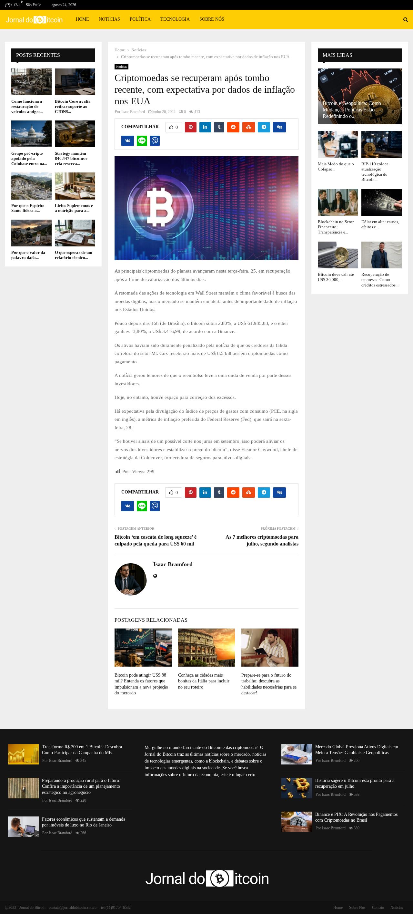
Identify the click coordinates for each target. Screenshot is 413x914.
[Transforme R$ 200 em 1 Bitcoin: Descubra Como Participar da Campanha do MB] (23, 754)
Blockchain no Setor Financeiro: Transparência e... (336, 227)
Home (82, 19)
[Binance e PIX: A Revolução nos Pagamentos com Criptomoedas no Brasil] (296, 822)
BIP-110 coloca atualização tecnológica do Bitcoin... (374, 171)
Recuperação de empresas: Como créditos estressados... (379, 279)
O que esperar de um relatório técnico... (73, 255)
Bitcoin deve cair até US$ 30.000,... (336, 277)
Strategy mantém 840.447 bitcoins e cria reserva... (71, 158)
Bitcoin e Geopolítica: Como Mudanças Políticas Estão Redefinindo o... (352, 109)
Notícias (109, 19)
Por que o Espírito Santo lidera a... (28, 208)
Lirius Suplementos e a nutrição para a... (74, 208)
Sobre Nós (211, 19)
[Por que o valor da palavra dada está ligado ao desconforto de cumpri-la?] (31, 233)
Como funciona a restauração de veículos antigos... (27, 106)
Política (140, 19)
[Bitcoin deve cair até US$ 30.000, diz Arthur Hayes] (338, 255)
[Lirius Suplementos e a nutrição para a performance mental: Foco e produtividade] (75, 185)
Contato (378, 907)
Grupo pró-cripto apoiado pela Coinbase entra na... (29, 158)
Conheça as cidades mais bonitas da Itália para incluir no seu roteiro (203, 681)
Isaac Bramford (133, 111)
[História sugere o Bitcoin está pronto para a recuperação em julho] (296, 788)
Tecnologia (175, 19)
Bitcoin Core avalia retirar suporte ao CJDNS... (73, 106)
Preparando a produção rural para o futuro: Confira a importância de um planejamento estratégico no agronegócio (81, 786)
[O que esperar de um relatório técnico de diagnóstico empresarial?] (75, 233)
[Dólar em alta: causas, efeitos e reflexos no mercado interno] (381, 202)
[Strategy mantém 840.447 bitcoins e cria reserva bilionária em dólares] (75, 133)
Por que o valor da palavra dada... (28, 255)
